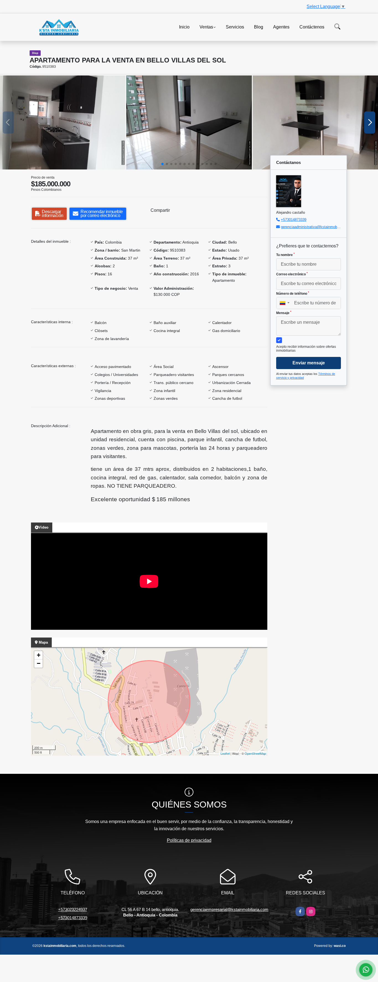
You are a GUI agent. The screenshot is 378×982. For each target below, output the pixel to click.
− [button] (38, 663)
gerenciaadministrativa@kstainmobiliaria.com (317, 227)
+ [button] (38, 655)
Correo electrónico (292, 274)
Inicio (184, 26)
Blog (258, 26)
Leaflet (225, 753)
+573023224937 (72, 909)
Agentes (281, 26)
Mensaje (283, 312)
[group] (62, 122)
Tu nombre (285, 254)
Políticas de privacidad (189, 840)
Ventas (206, 26)
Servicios (235, 26)
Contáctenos (311, 26)
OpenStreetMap (255, 753)
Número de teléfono (292, 293)
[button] (162, 164)
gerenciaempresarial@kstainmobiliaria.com (229, 909)
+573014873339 (293, 220)
